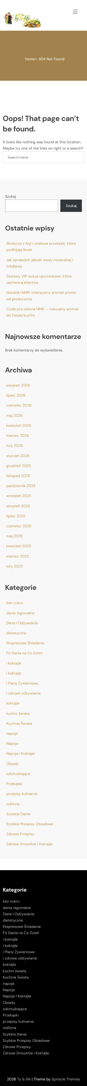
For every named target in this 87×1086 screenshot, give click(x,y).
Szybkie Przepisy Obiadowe (29, 824)
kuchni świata (17, 713)
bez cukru (14, 602)
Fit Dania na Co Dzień (24, 653)
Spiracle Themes (66, 1079)
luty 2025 (14, 566)
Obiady (12, 763)
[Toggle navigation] (74, 11)
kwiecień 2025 (18, 546)
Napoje (12, 743)
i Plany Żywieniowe (22, 683)
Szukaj (10, 196)
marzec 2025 (17, 556)
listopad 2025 (18, 475)
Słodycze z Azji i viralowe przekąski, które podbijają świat (41, 246)
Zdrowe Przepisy (20, 834)
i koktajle (13, 663)
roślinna (13, 804)
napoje (12, 733)
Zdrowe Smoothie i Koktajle (29, 844)
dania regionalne (20, 613)
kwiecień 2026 (18, 425)
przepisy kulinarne (21, 793)
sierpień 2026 (18, 385)
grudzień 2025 (18, 465)
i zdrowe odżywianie (23, 693)
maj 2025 (14, 536)
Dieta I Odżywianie (22, 623)
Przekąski (14, 783)
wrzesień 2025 (18, 495)
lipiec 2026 (16, 395)
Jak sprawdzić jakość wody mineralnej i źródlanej (39, 263)
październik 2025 (20, 485)
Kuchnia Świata (19, 723)
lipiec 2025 (16, 516)
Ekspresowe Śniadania (25, 643)
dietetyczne (16, 633)
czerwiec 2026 (19, 405)
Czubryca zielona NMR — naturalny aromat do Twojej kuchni (42, 312)
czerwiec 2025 (19, 526)
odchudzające (18, 773)
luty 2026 (14, 445)
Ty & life (24, 1079)
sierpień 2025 (18, 506)
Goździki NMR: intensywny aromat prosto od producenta (41, 295)
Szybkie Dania (18, 814)
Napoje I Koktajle (20, 753)
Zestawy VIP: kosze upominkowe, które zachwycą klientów (38, 279)
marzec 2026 (17, 435)
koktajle (12, 703)
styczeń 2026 (17, 455)
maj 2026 (14, 415)
